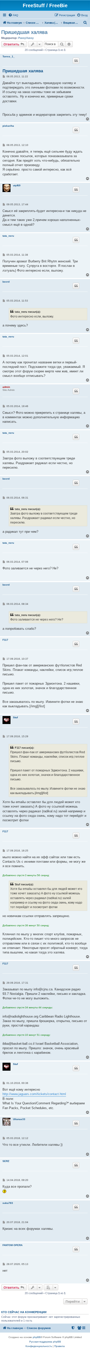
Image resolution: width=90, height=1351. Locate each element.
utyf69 (16, 185)
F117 (5, 639)
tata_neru (8, 235)
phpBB (37, 1337)
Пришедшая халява (24, 32)
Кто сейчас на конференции (23, 1312)
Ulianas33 (19, 1119)
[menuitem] (13, 15)
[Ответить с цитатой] (76, 61)
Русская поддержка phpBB (45, 1341)
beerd (6, 281)
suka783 (7, 1203)
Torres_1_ (8, 56)
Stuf (15, 717)
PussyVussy (26, 37)
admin (6, 387)
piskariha (8, 125)
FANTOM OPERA (12, 1245)
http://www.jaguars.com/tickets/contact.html (34, 1094)
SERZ (5, 1161)
